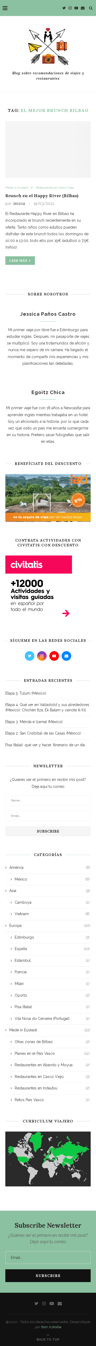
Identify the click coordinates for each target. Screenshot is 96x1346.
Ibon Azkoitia (51, 1327)
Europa (49, 925)
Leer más (18, 260)
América (49, 867)
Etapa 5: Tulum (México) (25, 693)
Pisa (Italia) (52, 1007)
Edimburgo (52, 937)
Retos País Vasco (52, 1100)
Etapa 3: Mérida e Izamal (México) (34, 722)
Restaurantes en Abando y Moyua (52, 1065)
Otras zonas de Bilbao (52, 1042)
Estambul (52, 960)
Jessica (19, 203)
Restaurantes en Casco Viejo (55, 187)
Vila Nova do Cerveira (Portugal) (52, 1018)
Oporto (52, 995)
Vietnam (52, 914)
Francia (52, 972)
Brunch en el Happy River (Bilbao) (41, 195)
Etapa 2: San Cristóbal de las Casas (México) (43, 733)
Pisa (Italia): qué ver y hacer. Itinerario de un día (45, 745)
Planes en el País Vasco (52, 1053)
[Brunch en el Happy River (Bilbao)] (48, 149)
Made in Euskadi (16, 187)
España (52, 949)
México (52, 879)
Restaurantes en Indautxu (52, 1088)
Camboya (52, 902)
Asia (49, 891)
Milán (52, 984)
